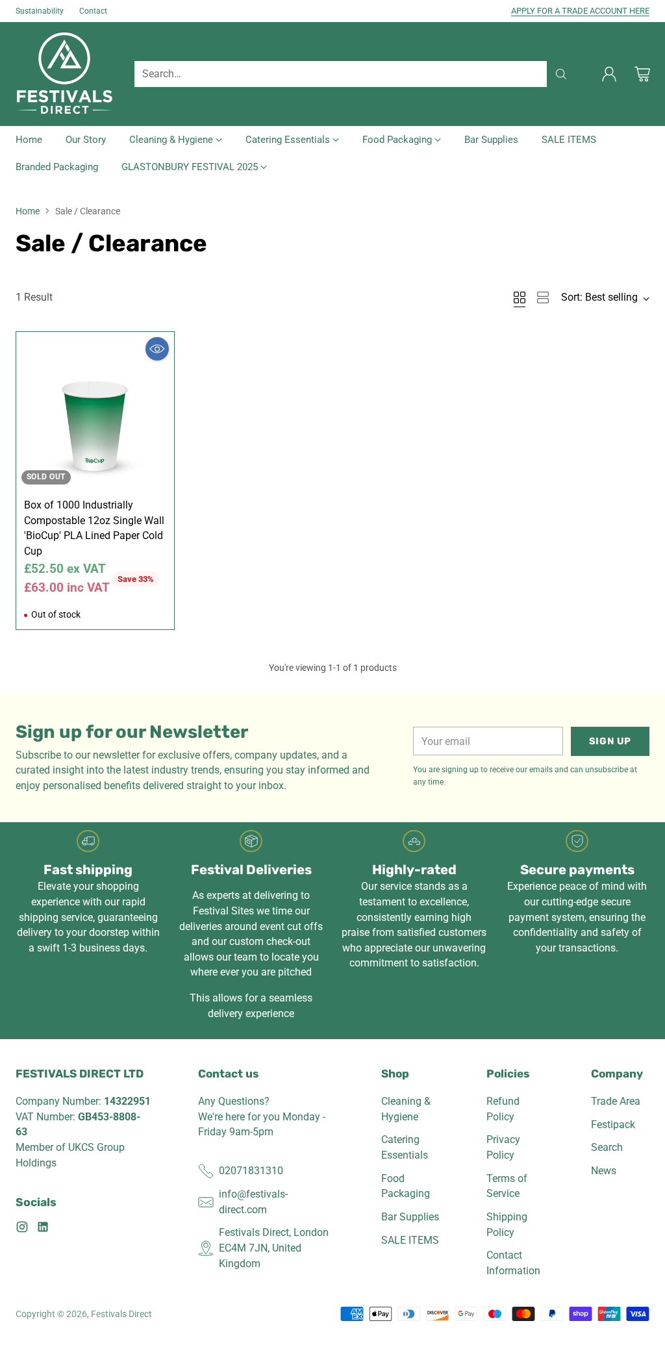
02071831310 (251, 1170)
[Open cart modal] (642, 74)
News (603, 1170)
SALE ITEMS (410, 1240)
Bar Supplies (410, 1217)
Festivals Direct (121, 1314)
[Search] (561, 74)
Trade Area (615, 1101)
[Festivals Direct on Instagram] (22, 1229)
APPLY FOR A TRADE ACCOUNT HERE (580, 11)
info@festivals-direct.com (253, 1202)
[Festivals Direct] (64, 74)
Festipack (613, 1124)
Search (607, 1147)
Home (28, 211)
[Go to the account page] (609, 74)
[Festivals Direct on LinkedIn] (43, 1229)
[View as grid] (519, 297)
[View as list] (543, 297)
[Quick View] (157, 348)
